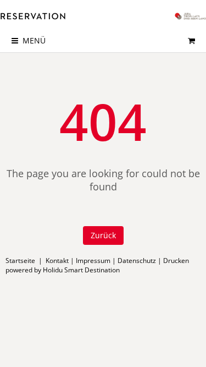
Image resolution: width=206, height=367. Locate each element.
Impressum (93, 260)
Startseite (20, 260)
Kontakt (57, 260)
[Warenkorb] (191, 40)
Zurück (103, 235)
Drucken (176, 260)
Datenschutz (137, 260)
